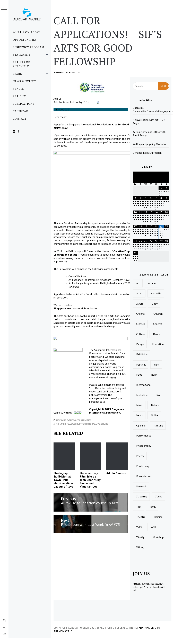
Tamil (152, 506)
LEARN (17, 74)
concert (157, 324)
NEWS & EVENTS (25, 81)
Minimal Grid (147, 627)
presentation (143, 476)
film (156, 364)
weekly (140, 537)
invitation (141, 395)
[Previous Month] (135, 177)
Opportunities (24, 40)
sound (158, 496)
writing (140, 547)
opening (140, 425)
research (141, 486)
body (155, 303)
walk (153, 527)
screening (141, 496)
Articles (20, 96)
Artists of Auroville (21, 64)
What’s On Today (26, 32)
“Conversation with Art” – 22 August (149, 121)
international (87, 424)
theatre (140, 517)
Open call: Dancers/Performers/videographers (153, 109)
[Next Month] (166, 177)
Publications (23, 104)
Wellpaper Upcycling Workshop (150, 144)
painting (158, 425)
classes (140, 324)
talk (138, 506)
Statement (21, 54)
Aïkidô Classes (116, 473)
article (152, 283)
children (61, 424)
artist (139, 293)
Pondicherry (142, 466)
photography (143, 445)
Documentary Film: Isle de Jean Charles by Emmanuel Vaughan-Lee (90, 479)
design (140, 344)
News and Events (65, 420)
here (62, 294)
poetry (140, 456)
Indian (154, 374)
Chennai (140, 313)
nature (155, 405)
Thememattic (63, 631)
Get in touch (152, 587)
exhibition (141, 354)
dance (156, 334)
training (158, 517)
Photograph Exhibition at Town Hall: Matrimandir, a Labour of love (63, 479)
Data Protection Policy (108, 388)
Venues (18, 89)
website (127, 294)
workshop (158, 537)
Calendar (20, 111)
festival (141, 364)
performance (143, 435)
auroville (156, 293)
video (139, 527)
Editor (76, 72)
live (98, 424)
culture (140, 334)
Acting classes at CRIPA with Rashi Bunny (149, 133)
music (139, 405)
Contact (20, 118)
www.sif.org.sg (107, 377)
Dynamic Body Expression (147, 152)
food (139, 374)
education (158, 344)
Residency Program (28, 47)
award (139, 303)
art (138, 283)
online (104, 424)
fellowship (72, 424)
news (139, 415)
